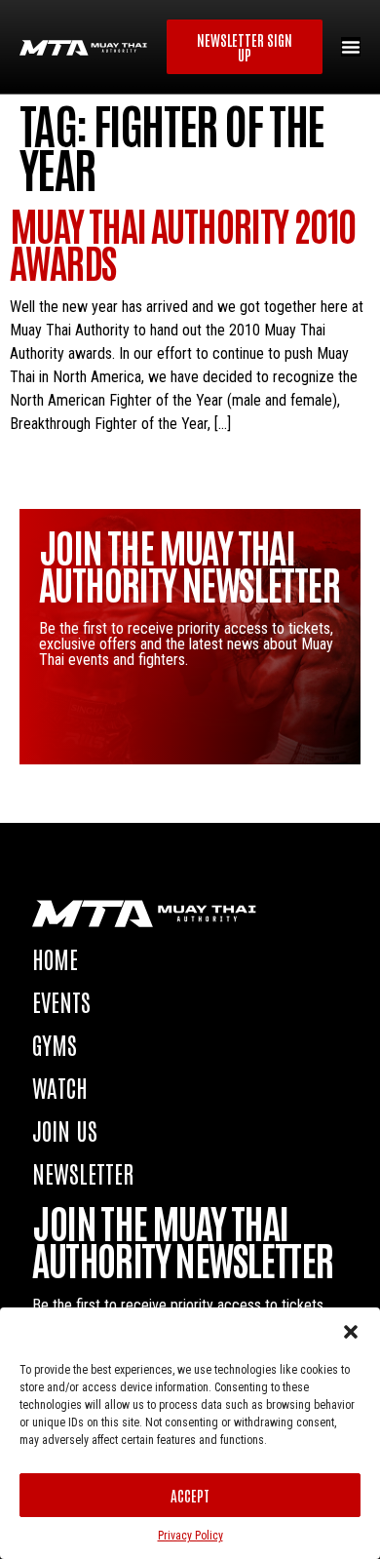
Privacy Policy (190, 1535)
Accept (190, 1495)
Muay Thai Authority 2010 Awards (183, 243)
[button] (351, 1332)
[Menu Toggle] (351, 47)
